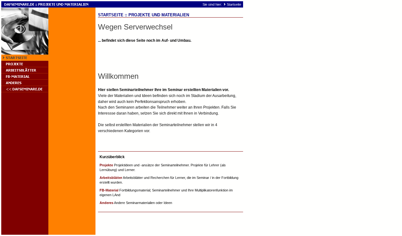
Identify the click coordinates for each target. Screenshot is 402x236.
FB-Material (109, 190)
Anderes (106, 203)
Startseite (234, 4)
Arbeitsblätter (111, 178)
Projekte (106, 165)
